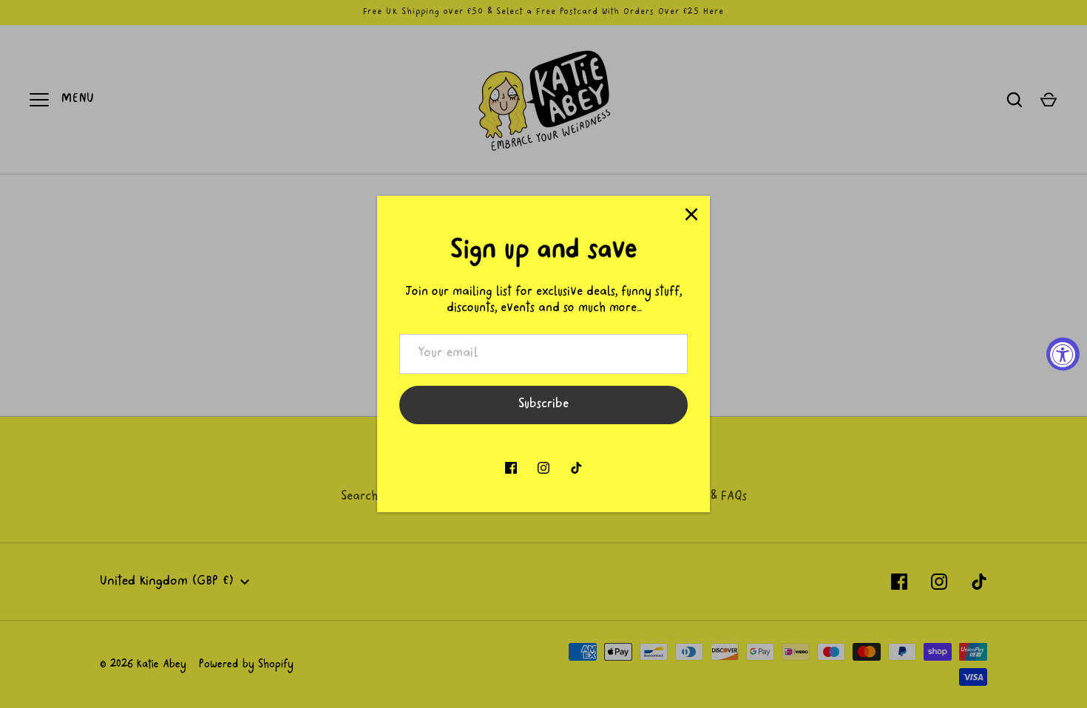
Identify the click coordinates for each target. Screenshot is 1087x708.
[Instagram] (543, 468)
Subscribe (543, 405)
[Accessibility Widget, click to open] (1063, 354)
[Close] (691, 214)
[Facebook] (511, 468)
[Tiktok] (576, 468)
